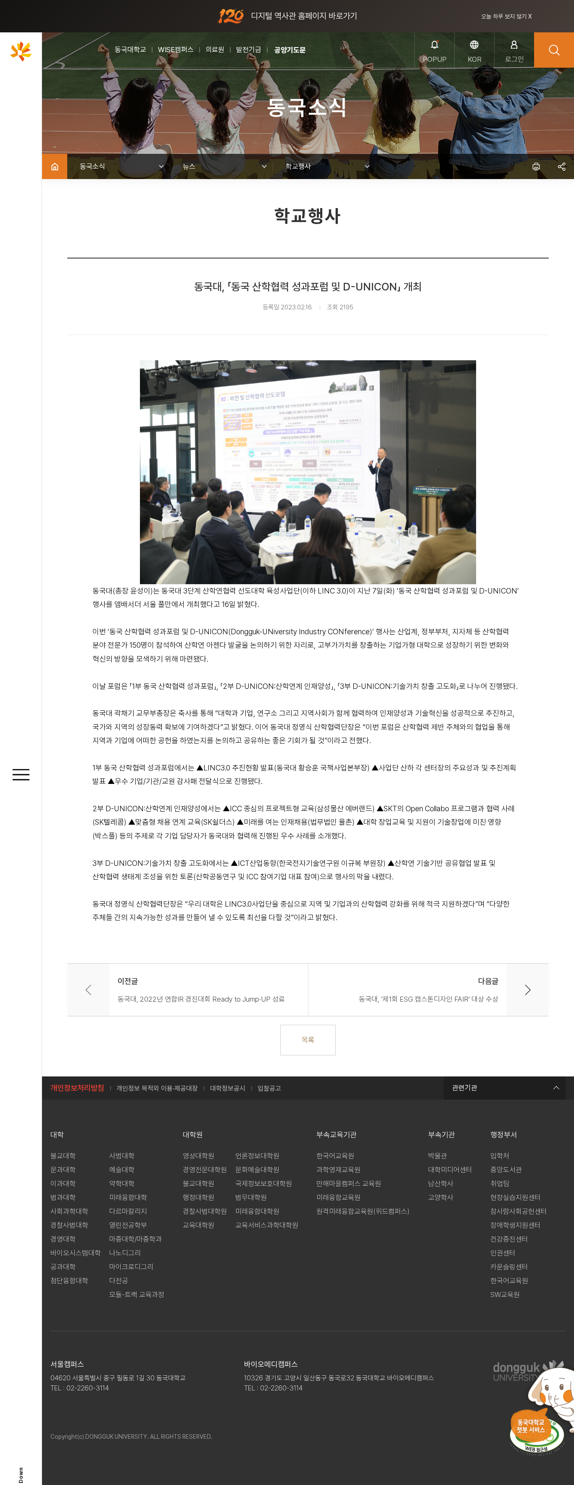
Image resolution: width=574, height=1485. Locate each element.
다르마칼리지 (128, 1211)
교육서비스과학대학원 (266, 1225)
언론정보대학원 (257, 1156)
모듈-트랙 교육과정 (136, 1294)
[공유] (561, 166)
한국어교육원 (335, 1156)
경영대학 (63, 1239)
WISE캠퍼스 (176, 49)
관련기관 (464, 1088)
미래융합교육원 (338, 1197)
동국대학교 (130, 49)
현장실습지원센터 (515, 1197)
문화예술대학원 (257, 1170)
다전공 (118, 1281)
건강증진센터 (509, 1239)
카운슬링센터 (509, 1267)
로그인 (514, 59)
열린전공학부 (128, 1225)
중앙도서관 (506, 1170)
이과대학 (63, 1183)
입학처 (499, 1156)
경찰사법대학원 (205, 1211)
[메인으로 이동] (21, 51)
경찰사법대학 (69, 1225)
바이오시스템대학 (75, 1253)
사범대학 (121, 1156)
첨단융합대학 (69, 1281)
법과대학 (63, 1197)
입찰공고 (269, 1088)
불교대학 (63, 1156)
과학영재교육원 (338, 1170)
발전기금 (248, 49)
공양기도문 (290, 50)
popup (435, 59)
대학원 (193, 1134)
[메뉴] (21, 775)
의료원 (214, 49)
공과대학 (63, 1267)
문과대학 (63, 1170)
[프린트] (536, 166)
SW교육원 (505, 1294)
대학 (57, 1134)
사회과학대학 (69, 1211)
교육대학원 (198, 1225)
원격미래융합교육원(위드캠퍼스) (363, 1211)
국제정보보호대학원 (263, 1183)
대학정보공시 (227, 1088)
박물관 (437, 1156)
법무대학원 (251, 1197)
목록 (308, 1040)
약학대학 (121, 1183)
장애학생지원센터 (515, 1225)
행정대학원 (198, 1197)
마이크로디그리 (131, 1267)
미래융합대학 (128, 1197)
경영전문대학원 (205, 1170)
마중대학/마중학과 (135, 1239)
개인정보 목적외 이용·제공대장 (157, 1088)
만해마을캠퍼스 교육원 (348, 1183)
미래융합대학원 (257, 1211)
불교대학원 (198, 1183)
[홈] (54, 166)
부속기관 (441, 1134)
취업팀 (499, 1183)
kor (475, 59)
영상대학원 (198, 1156)
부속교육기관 (336, 1134)
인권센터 (503, 1253)
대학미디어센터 (450, 1170)
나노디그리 (125, 1253)
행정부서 (503, 1134)
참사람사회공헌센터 (518, 1211)
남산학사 (440, 1183)
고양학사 (440, 1197)
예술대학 (121, 1170)
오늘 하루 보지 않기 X (506, 16)
